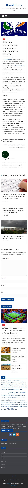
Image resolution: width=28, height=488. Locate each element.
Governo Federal (16, 389)
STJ (10, 409)
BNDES (16, 381)
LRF (21, 397)
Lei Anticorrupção (18, 395)
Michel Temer (9, 400)
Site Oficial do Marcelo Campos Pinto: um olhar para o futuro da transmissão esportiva (13, 210)
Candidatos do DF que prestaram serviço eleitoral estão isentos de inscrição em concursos (14, 196)
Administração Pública (6, 381)
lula (3, 400)
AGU (13, 381)
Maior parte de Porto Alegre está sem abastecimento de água (13, 237)
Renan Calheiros (8, 406)
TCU (12, 409)
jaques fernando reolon (7, 395)
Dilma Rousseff (19, 385)
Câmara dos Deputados (8, 385)
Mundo (3, 464)
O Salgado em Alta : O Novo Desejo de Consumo (18, 349)
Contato (3, 467)
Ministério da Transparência (19, 400)
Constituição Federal (10, 382)
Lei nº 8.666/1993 (11, 398)
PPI (23, 404)
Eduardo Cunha (8, 387)
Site (2, 292)
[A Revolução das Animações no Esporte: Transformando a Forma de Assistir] (14, 316)
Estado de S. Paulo (17, 387)
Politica (3, 458)
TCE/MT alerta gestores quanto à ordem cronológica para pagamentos (14, 146)
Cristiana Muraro (22, 382)
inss (7, 392)
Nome (3, 278)
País (4, 38)
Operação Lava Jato (14, 404)
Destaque (3, 452)
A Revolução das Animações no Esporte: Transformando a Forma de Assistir (13, 330)
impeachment (4, 392)
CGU (19, 381)
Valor (16, 409)
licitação (18, 397)
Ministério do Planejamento (9, 402)
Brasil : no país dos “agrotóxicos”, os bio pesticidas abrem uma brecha (17, 368)
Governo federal (8, 59)
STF (8, 409)
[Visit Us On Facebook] (10, 434)
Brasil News (14, 5)
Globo (9, 389)
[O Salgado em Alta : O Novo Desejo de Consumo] (5, 350)
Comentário (5, 258)
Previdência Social (19, 65)
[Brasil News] (3, 16)
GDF (6, 389)
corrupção (17, 382)
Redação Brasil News (14, 57)
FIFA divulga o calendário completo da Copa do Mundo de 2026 (19, 358)
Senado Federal (22, 406)
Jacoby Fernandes (17, 392)
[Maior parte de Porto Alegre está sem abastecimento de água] (14, 221)
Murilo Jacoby (20, 402)
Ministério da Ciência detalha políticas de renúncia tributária (14, 140)
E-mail (3, 285)
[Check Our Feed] (17, 434)
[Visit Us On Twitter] (14, 434)
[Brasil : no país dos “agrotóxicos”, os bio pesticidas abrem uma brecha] (5, 369)
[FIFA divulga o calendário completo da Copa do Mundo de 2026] (5, 359)
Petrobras (20, 404)
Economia (3, 461)
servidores (3, 409)
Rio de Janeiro (15, 406)
